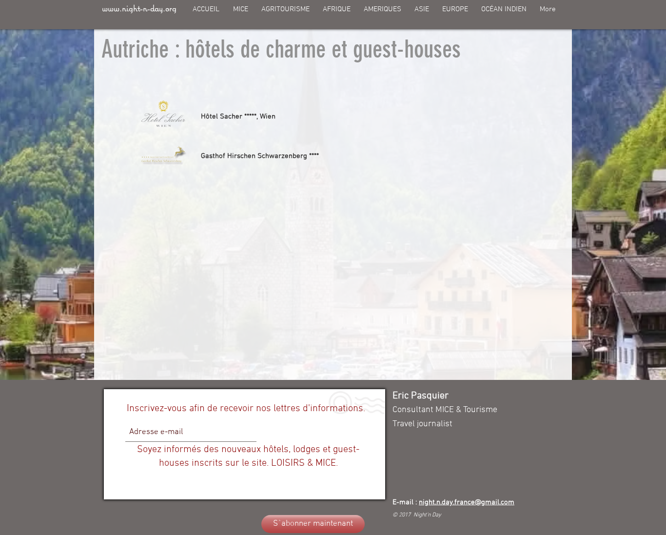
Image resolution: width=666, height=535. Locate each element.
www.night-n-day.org (139, 8)
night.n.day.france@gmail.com (466, 502)
